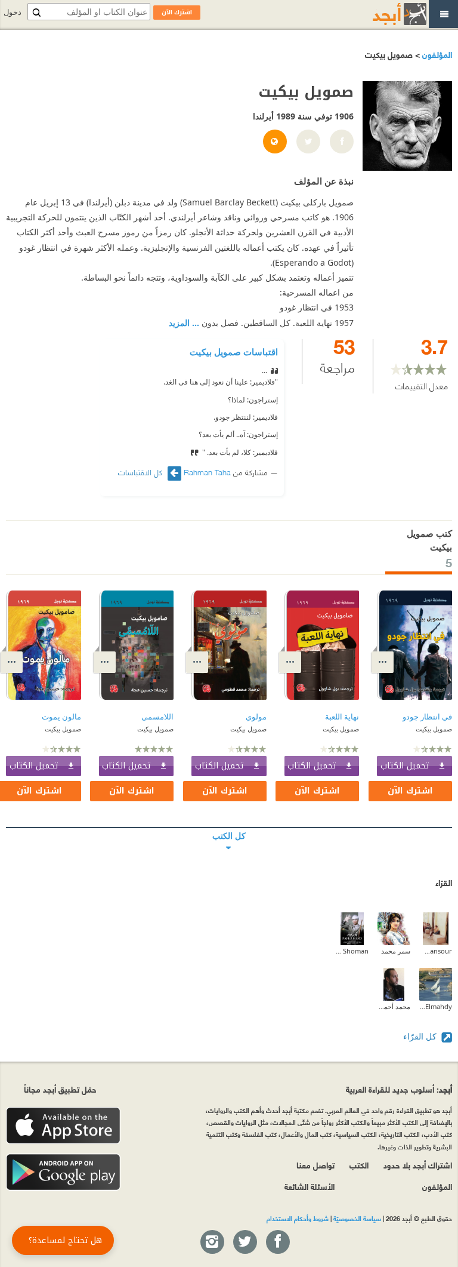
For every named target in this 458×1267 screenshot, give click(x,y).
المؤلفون (436, 54)
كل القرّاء (421, 1036)
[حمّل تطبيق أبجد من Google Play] (63, 1172)
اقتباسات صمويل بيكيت (234, 352)
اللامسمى (157, 717)
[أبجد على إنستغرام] (211, 1242)
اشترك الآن (410, 791)
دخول (12, 12)
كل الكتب (229, 827)
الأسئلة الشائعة (309, 1186)
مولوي (256, 717)
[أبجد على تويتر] (244, 1242)
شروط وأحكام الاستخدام (298, 1218)
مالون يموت (61, 717)
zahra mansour (435, 950)
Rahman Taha (207, 472)
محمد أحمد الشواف (393, 1006)
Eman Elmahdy (435, 1006)
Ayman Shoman (352, 950)
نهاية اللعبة (342, 717)
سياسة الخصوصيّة (357, 1218)
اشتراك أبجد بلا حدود (417, 1164)
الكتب (359, 1164)
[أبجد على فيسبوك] (277, 1242)
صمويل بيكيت (434, 728)
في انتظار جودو (427, 717)
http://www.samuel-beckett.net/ (274, 142)
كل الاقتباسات (141, 472)
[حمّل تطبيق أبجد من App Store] (63, 1126)
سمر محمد (395, 950)
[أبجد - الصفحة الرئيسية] (384, 14)
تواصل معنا (315, 1164)
